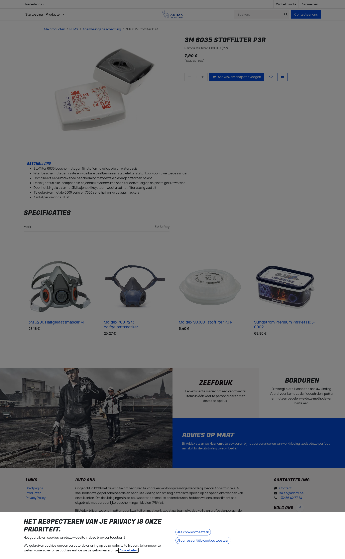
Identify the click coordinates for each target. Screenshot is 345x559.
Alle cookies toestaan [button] (193, 532)
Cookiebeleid (128, 550)
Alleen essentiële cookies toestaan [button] (203, 540)
